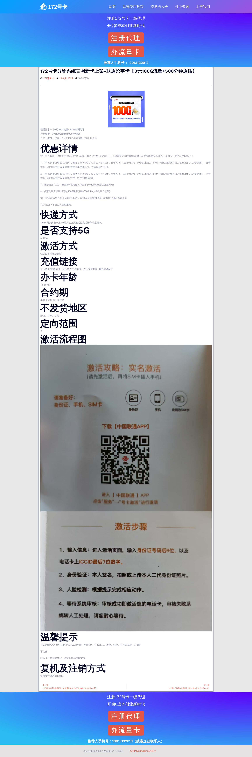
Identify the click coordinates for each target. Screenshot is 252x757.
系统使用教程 (133, 7)
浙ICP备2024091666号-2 (143, 751)
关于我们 (203, 7)
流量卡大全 (159, 7)
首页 (112, 7)
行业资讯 (182, 7)
